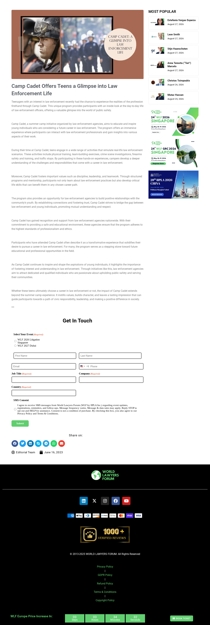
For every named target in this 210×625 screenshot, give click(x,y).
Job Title (21, 373)
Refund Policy (105, 583)
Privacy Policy (105, 566)
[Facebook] (116, 501)
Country (21, 386)
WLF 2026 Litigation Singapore (29, 341)
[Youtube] (126, 501)
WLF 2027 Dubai (27, 345)
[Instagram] (105, 501)
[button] (14, 443)
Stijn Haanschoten (178, 48)
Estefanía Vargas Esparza (182, 20)
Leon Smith (174, 34)
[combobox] (84, 366)
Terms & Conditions (105, 591)
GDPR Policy (105, 575)
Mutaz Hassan (175, 94)
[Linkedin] (84, 501)
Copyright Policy (105, 600)
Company (89, 373)
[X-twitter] (94, 501)
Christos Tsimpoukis (179, 80)
